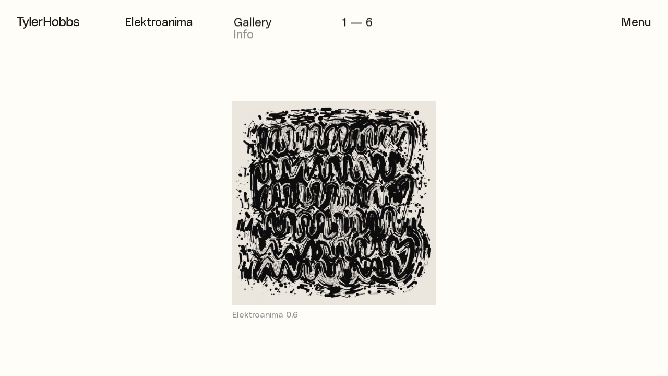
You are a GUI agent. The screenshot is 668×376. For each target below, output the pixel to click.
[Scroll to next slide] (501, 217)
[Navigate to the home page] (48, 23)
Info (244, 34)
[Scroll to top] (25, 351)
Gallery (252, 22)
